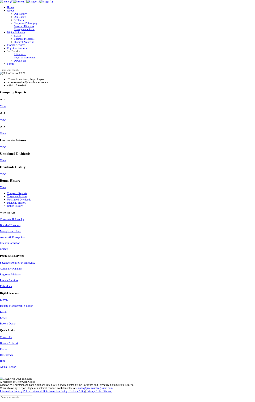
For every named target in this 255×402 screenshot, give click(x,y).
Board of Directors (10, 225)
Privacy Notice (94, 391)
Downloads (6, 354)
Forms (3, 349)
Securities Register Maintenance (17, 262)
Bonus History (15, 205)
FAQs (3, 317)
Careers (4, 248)
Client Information (10, 243)
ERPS (3, 311)
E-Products (6, 286)
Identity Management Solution (16, 305)
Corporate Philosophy (12, 219)
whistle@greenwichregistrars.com (94, 388)
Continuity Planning (11, 268)
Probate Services (9, 280)
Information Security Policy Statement (21, 391)
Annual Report (8, 366)
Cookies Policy (76, 391)
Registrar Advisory (10, 274)
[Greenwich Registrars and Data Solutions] (26, 1)
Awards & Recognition (12, 237)
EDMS (4, 299)
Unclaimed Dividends (19, 199)
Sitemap (107, 391)
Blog (2, 360)
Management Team (10, 231)
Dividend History (16, 202)
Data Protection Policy (54, 391)
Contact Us (6, 337)
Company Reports (17, 193)
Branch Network (9, 343)
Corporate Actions (17, 196)
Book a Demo (7, 323)
